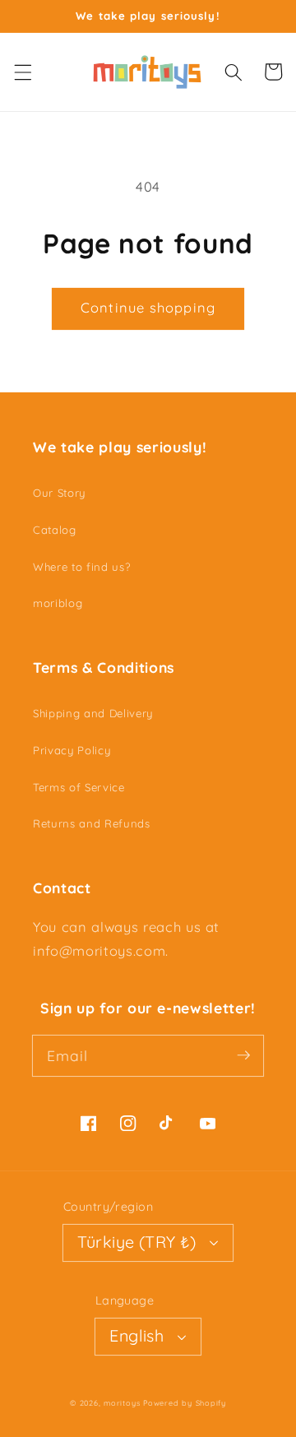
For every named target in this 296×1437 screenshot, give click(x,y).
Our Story (59, 492)
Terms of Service (79, 787)
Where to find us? (81, 566)
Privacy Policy (71, 750)
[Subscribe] (243, 1055)
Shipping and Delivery (93, 713)
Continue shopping (148, 307)
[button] (22, 71)
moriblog (57, 603)
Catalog (54, 529)
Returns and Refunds (91, 823)
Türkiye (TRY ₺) (136, 1241)
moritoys (122, 1402)
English (136, 1335)
